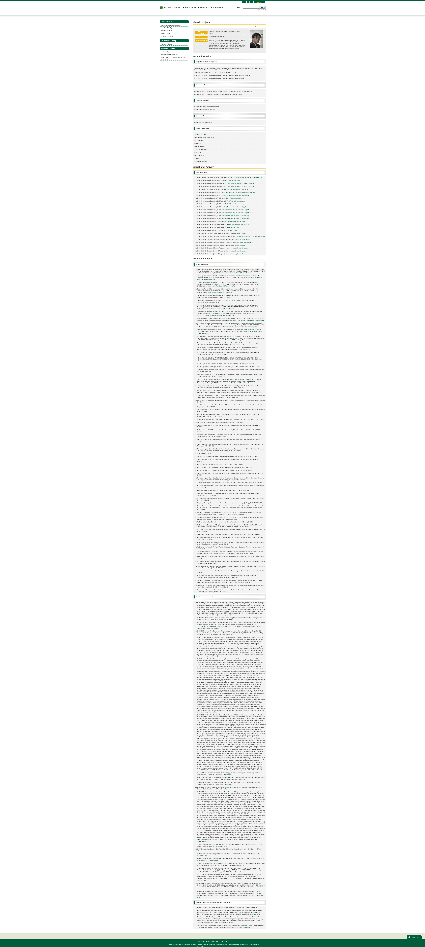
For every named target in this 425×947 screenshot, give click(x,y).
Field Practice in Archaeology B (236, 204)
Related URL (256, 914)
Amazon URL (203, 855)
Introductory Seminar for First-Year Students (238, 189)
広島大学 (169, 7)
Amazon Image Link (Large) (226, 615)
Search (262, 7)
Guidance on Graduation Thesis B (238, 224)
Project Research (242, 233)
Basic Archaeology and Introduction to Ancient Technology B (239, 192)
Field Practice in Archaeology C (236, 207)
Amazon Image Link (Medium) (209, 615)
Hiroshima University (212, 941)
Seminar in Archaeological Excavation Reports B (236, 213)
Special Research (240, 245)
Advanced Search (260, 9)
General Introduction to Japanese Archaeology (235, 195)
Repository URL (247, 273)
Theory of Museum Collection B (230, 180)
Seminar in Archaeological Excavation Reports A (235, 210)
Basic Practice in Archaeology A (235, 198)
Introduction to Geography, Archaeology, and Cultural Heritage (244, 177)
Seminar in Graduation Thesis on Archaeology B (235, 218)
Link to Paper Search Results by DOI (231, 273)
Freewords (239, 7)
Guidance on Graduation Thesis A (236, 221)
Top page (201, 941)
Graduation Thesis (233, 227)
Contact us (224, 941)
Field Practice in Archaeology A (236, 201)
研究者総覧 (203, 7)
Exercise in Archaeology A (242, 239)
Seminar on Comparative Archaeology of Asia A (251, 236)
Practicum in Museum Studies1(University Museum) (238, 183)
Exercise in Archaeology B (245, 242)
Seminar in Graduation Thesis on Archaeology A (235, 216)
